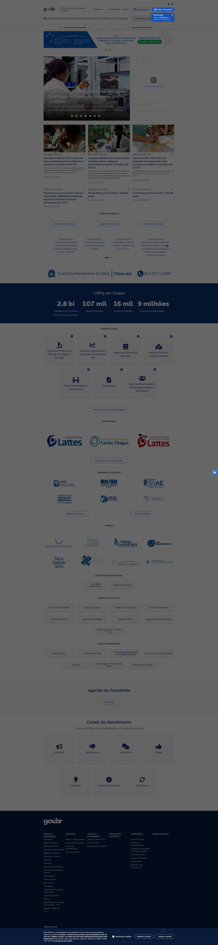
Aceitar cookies (165, 936)
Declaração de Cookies (63, 941)
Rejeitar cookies (144, 936)
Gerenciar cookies (123, 936)
